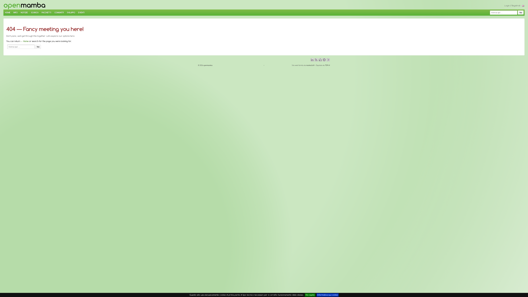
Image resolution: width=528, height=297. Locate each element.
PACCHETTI (46, 12)
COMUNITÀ (59, 12)
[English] (523, 5)
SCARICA (34, 12)
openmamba (207, 65)
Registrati (516, 5)
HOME (7, 12)
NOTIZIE (24, 12)
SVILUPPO (71, 12)
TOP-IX (327, 65)
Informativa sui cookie (327, 295)
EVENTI (81, 12)
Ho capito (310, 295)
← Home (25, 41)
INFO (15, 12)
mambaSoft (310, 65)
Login (507, 5)
